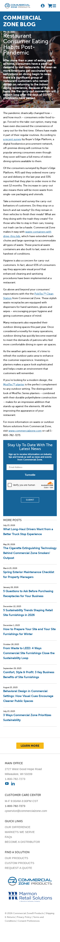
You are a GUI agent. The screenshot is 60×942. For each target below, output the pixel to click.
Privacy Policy (24, 917)
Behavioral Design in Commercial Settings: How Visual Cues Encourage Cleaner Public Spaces (28, 696)
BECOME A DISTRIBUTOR (22, 841)
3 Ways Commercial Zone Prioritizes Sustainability (27, 717)
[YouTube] (7, 784)
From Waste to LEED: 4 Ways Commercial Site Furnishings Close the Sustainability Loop (29, 653)
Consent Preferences (29, 921)
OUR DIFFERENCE (17, 827)
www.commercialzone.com (25, 430)
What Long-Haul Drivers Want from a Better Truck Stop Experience (28, 532)
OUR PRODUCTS (16, 858)
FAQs (8, 837)
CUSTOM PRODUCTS (19, 863)
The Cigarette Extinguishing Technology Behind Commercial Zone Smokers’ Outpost (29, 553)
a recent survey (12, 139)
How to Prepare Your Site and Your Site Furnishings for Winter (29, 632)
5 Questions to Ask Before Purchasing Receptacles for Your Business (28, 594)
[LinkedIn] (13, 784)
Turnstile (30, 475)
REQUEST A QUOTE (18, 868)
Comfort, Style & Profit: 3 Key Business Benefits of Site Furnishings (28, 675)
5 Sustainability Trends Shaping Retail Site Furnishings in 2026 (28, 613)
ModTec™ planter (13, 384)
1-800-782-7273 (15, 779)
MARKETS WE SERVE (20, 832)
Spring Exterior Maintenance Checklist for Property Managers (28, 574)
